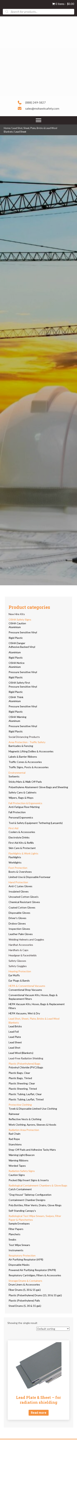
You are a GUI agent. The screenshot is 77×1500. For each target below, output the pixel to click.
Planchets (14, 1234)
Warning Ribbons (18, 1160)
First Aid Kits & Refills (21, 842)
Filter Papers (16, 1229)
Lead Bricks (15, 1026)
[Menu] (38, 120)
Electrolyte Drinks (19, 837)
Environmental (17, 772)
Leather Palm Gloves (21, 934)
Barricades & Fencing (21, 745)
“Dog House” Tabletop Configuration (30, 1194)
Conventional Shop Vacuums (25, 989)
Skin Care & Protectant (22, 848)
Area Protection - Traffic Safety (27, 742)
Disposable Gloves (19, 912)
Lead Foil (14, 1031)
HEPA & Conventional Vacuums (27, 985)
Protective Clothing (20, 1104)
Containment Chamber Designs (27, 1200)
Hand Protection (18, 882)
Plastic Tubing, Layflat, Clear (25, 1094)
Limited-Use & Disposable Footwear (29, 877)
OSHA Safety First (19, 682)
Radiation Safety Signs (22, 1171)
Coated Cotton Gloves (22, 907)
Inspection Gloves (19, 928)
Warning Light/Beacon (22, 1154)
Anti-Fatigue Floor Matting (24, 806)
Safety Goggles (18, 966)
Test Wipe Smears (19, 1245)
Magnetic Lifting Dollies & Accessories (31, 751)
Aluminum (14, 720)
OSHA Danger (17, 643)
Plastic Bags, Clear (19, 1072)
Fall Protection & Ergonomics (25, 803)
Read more (38, 1413)
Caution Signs (17, 1174)
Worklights (15, 862)
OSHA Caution (17, 623)
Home (7, 128)
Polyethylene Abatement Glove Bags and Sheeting (38, 787)
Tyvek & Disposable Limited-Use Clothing (33, 1108)
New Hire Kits (17, 614)
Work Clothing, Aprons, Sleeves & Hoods (32, 1124)
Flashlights (15, 857)
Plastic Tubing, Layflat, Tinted (26, 1099)
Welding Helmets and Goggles (26, 939)
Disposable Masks (19, 1264)
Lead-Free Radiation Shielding (26, 1058)
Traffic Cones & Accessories (25, 761)
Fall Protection (17, 812)
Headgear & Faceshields (23, 955)
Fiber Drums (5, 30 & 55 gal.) (25, 1289)
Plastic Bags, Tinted (20, 1078)
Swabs (12, 1239)
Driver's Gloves (17, 918)
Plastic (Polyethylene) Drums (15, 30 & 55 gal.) (35, 1295)
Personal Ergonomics (21, 817)
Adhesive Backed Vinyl (22, 646)
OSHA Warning (17, 716)
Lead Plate (15, 1036)
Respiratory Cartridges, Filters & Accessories (35, 1275)
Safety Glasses (17, 960)
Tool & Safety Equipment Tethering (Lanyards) (36, 822)
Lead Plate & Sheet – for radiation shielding (38, 1400)
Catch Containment (20, 1189)
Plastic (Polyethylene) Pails (24, 1300)
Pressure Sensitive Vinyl (23, 632)
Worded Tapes (17, 1165)
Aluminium (15, 627)
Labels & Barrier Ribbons (23, 756)
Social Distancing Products (24, 736)
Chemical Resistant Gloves (24, 902)
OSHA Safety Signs (20, 619)
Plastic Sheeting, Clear (22, 1083)
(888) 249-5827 (35, 102)
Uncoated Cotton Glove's (23, 896)
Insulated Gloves (19, 891)
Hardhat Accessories (21, 944)
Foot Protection (18, 867)
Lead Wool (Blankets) (21, 1052)
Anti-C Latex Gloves (20, 886)
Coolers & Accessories (22, 832)
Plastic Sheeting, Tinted (23, 1088)
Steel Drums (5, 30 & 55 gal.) (25, 1305)
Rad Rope (14, 1138)
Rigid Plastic (16, 637)
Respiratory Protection (22, 1255)
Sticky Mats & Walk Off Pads (25, 781)
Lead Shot (14, 1047)
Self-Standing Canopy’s (22, 1210)
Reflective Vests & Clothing (25, 1119)
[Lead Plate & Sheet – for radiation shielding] (38, 1365)
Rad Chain (14, 1133)
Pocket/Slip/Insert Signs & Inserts (29, 1180)
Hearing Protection (20, 971)
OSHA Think (16, 697)
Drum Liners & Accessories (24, 1284)
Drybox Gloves (17, 923)
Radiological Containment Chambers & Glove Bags (38, 1185)
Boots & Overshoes (20, 871)
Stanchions (15, 1144)
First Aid (13, 828)
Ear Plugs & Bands (19, 980)
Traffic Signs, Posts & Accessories (29, 767)
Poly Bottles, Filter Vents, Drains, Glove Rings (35, 1205)
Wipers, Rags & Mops (21, 797)
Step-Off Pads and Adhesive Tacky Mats (32, 1149)
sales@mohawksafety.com (42, 108)
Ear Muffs (14, 975)
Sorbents (14, 776)
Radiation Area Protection (24, 1129)
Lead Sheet (15, 1042)
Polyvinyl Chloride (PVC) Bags (26, 1067)
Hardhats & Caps (18, 950)
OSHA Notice (16, 662)
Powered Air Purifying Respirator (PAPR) (32, 1270)
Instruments (16, 1250)
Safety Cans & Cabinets (22, 792)
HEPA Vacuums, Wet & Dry (24, 1013)
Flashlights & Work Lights (23, 853)
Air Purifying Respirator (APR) (26, 1259)
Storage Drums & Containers (25, 1280)
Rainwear (14, 1113)
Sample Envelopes (19, 1223)
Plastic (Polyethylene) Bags (24, 1063)
